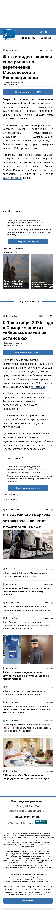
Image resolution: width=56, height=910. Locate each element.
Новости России (13, 584)
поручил (48, 158)
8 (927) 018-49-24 (27, 806)
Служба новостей (13, 82)
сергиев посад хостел (13, 248)
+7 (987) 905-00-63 (19, 861)
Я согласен (28, 900)
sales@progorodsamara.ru (26, 810)
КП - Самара (38, 386)
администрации (12, 177)
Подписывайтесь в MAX (28, 92)
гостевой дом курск (12, 495)
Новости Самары (13, 50)
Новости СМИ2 (11, 252)
